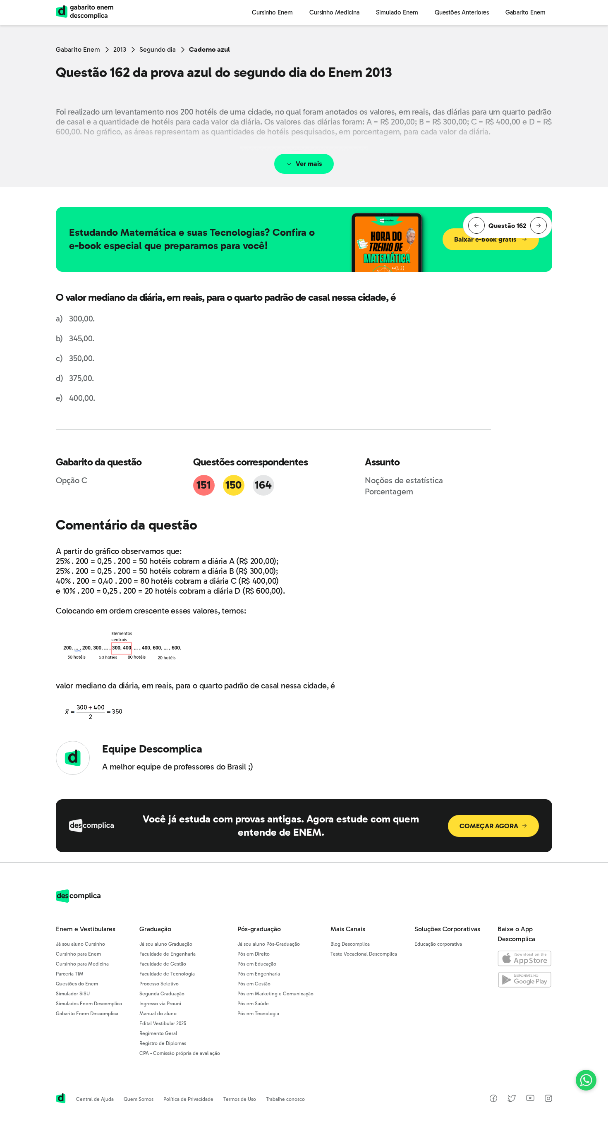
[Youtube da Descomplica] (530, 1099)
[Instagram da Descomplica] (548, 1100)
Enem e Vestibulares (85, 929)
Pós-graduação (259, 929)
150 (233, 485)
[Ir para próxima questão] (538, 225)
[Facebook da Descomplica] (493, 1100)
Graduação (155, 929)
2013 (119, 49)
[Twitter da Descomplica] (511, 1100)
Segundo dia (157, 49)
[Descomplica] (78, 900)
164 (263, 485)
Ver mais (309, 164)
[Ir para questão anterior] (476, 225)
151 (203, 485)
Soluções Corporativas (447, 929)
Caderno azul (209, 49)
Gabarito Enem (78, 49)
